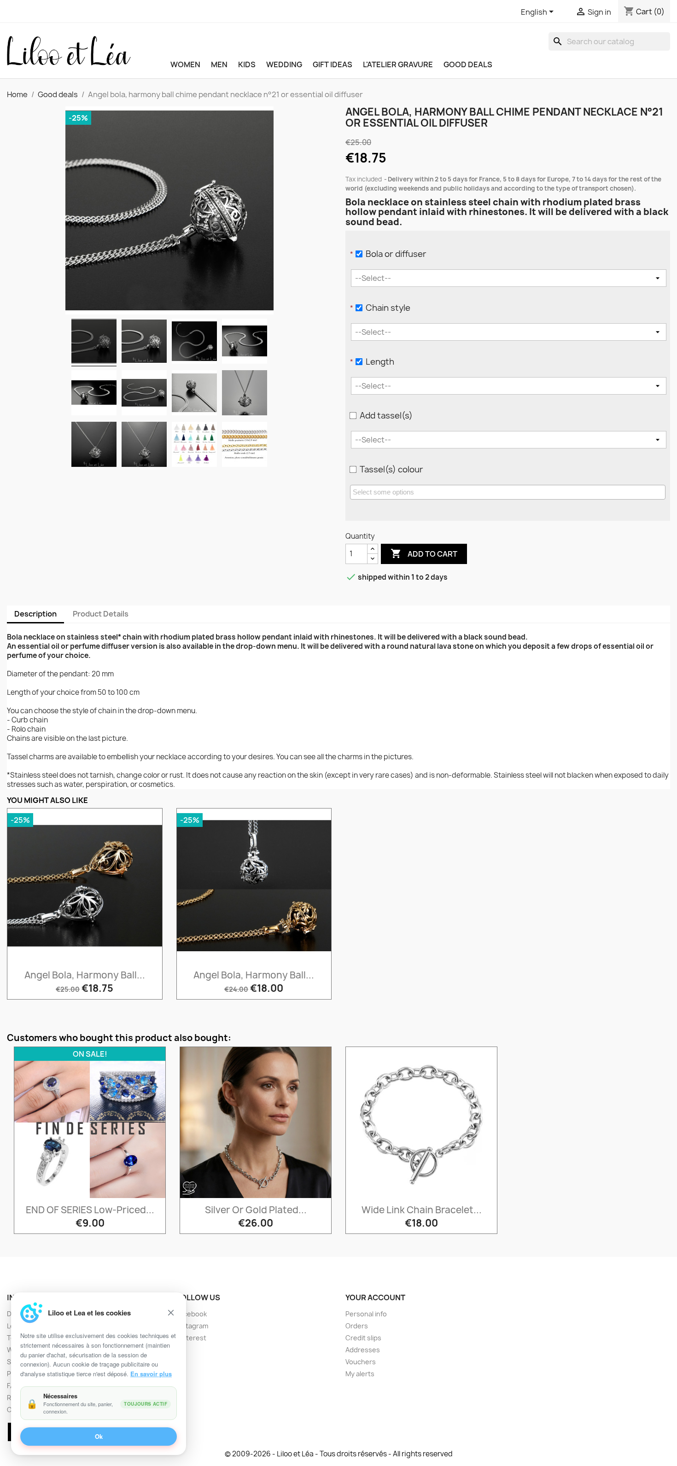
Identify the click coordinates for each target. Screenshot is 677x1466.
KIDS (247, 64)
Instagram (192, 1325)
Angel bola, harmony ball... (84, 975)
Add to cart (424, 553)
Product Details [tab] (100, 614)
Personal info (366, 1313)
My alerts (359, 1373)
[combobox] (507, 492)
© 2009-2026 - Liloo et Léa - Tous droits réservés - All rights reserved (339, 1454)
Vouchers (360, 1361)
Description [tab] (35, 614)
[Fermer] (171, 1313)
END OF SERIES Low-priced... (90, 1210)
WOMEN (185, 64)
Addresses (362, 1349)
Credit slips (363, 1337)
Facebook (191, 1313)
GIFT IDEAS (332, 64)
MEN (219, 64)
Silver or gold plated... (256, 1210)
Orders (356, 1325)
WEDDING (284, 64)
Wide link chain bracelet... (422, 1210)
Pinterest (191, 1337)
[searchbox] (509, 492)
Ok (99, 1436)
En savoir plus (151, 1373)
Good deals (468, 64)
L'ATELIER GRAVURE (398, 64)
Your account (375, 1297)
